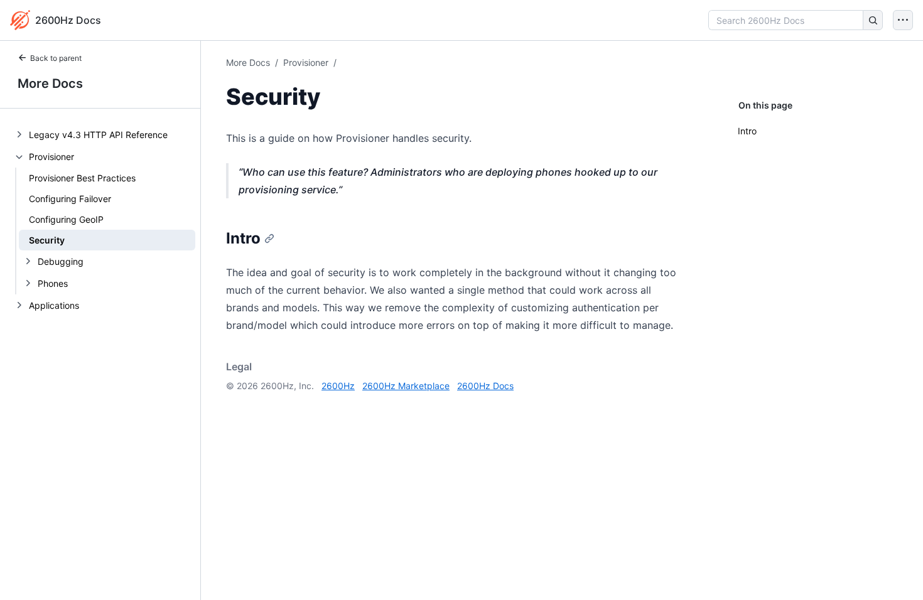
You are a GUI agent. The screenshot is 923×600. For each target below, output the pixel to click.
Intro (747, 131)
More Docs (50, 83)
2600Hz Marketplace (406, 385)
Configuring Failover (70, 198)
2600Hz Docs (485, 385)
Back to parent (56, 58)
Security (47, 240)
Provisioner (305, 62)
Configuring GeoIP (66, 219)
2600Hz (338, 385)
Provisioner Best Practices (82, 178)
